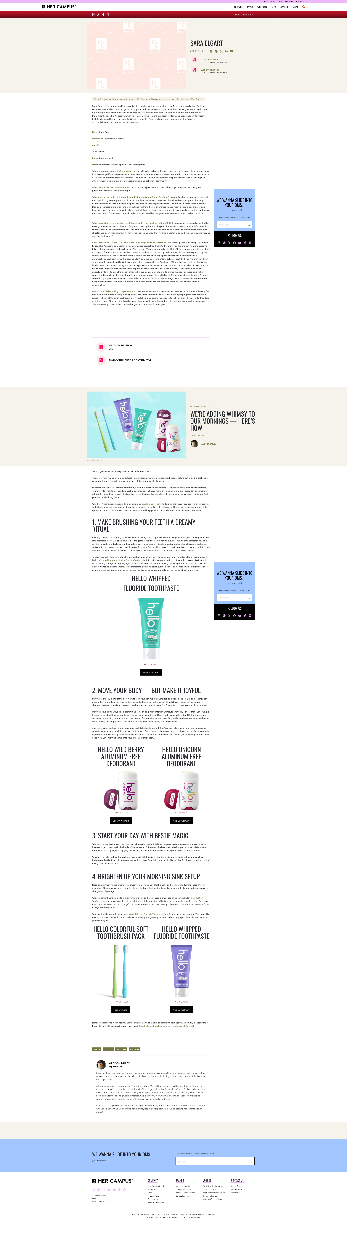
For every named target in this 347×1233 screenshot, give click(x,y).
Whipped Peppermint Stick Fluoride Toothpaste (122, 560)
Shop (150, 1192)
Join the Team (237, 1189)
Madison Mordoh (210, 59)
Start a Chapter (210, 1189)
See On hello (121, 1009)
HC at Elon (100, 14)
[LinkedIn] (226, 51)
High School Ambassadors (214, 1192)
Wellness (262, 7)
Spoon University (183, 1186)
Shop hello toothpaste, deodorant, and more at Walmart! (166, 1025)
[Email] (231, 51)
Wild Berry (151, 731)
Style (250, 7)
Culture (238, 7)
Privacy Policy (154, 1195)
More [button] (295, 7)
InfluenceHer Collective (185, 1192)
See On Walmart (151, 672)
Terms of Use (153, 1199)
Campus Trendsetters (212, 1199)
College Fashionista (184, 1189)
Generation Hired (183, 1195)
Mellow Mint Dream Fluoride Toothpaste (143, 913)
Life (274, 7)
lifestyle (108, 1049)
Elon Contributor (210, 69)
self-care (121, 1049)
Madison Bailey (208, 443)
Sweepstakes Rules (156, 1202)
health (97, 1049)
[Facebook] (211, 51)
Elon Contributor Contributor (129, 360)
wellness (134, 1049)
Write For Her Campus (212, 1186)
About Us (151, 1189)
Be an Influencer (210, 1195)
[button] (303, 6)
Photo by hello (151, 664)
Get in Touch (236, 1186)
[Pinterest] (216, 51)
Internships (235, 1192)
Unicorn (189, 731)
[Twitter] (221, 51)
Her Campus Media (156, 1186)
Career (284, 7)
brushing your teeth (151, 503)
